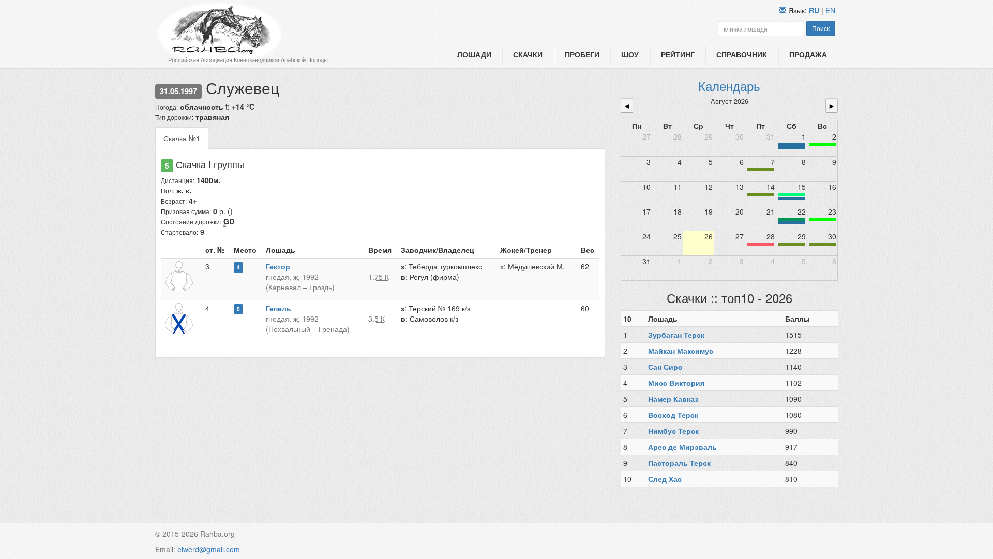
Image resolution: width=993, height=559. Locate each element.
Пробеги (582, 54)
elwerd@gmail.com (208, 549)
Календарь (729, 86)
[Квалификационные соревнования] (791, 147)
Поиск (821, 28)
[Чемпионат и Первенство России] (791, 222)
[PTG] (822, 144)
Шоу (630, 54)
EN (830, 10)
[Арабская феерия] (760, 244)
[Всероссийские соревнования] (791, 144)
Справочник (741, 54)
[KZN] (760, 169)
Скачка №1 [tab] (181, 138)
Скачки (528, 54)
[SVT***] (791, 219)
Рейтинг (678, 54)
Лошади (474, 54)
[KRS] (791, 194)
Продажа (808, 54)
